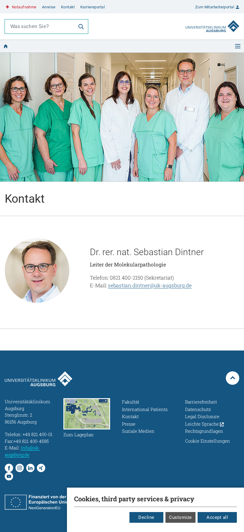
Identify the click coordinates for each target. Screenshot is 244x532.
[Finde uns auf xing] (41, 468)
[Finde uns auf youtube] (9, 476)
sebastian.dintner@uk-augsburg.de (150, 285)
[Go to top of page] (232, 378)
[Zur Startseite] (212, 20)
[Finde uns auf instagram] (19, 468)
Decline (146, 517)
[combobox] (39, 26)
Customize (180, 517)
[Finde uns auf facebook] (9, 468)
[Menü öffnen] (238, 46)
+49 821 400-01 (37, 434)
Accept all (217, 517)
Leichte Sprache (202, 424)
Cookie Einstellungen (207, 441)
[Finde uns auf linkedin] (30, 468)
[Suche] (81, 26)
